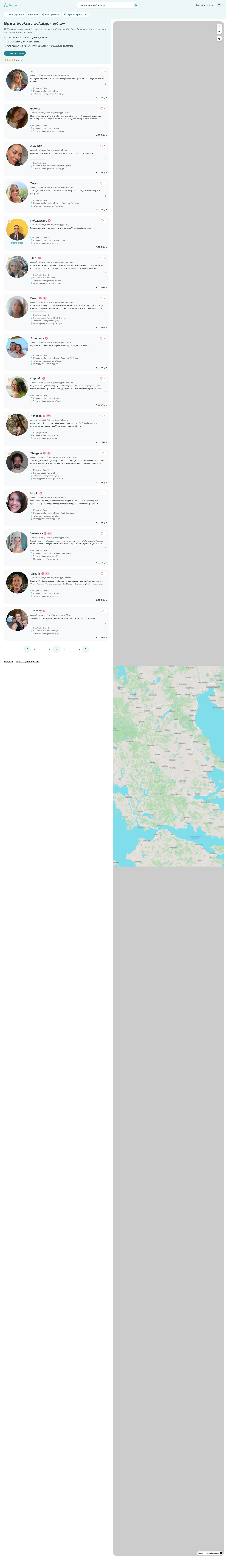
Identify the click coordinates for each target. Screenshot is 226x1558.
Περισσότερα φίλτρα (76, 14)
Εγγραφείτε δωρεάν (15, 53)
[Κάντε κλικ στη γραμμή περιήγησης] (219, 5)
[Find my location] (219, 38)
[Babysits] (12, 5)
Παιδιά (34, 14)
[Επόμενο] (85, 649)
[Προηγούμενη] (27, 649)
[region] (168, 788)
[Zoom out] (219, 31)
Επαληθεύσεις (52, 14)
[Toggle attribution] (221, 1553)
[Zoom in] (219, 26)
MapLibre (201, 1553)
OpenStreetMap (213, 1553)
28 (78, 649)
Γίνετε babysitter (204, 5)
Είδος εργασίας (16, 14)
